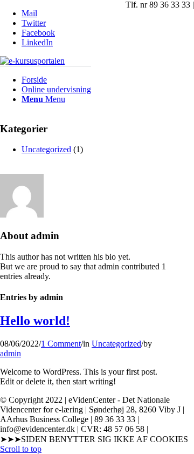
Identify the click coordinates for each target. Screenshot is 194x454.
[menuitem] (56, 80)
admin (10, 353)
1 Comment (61, 343)
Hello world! (35, 321)
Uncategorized (116, 343)
